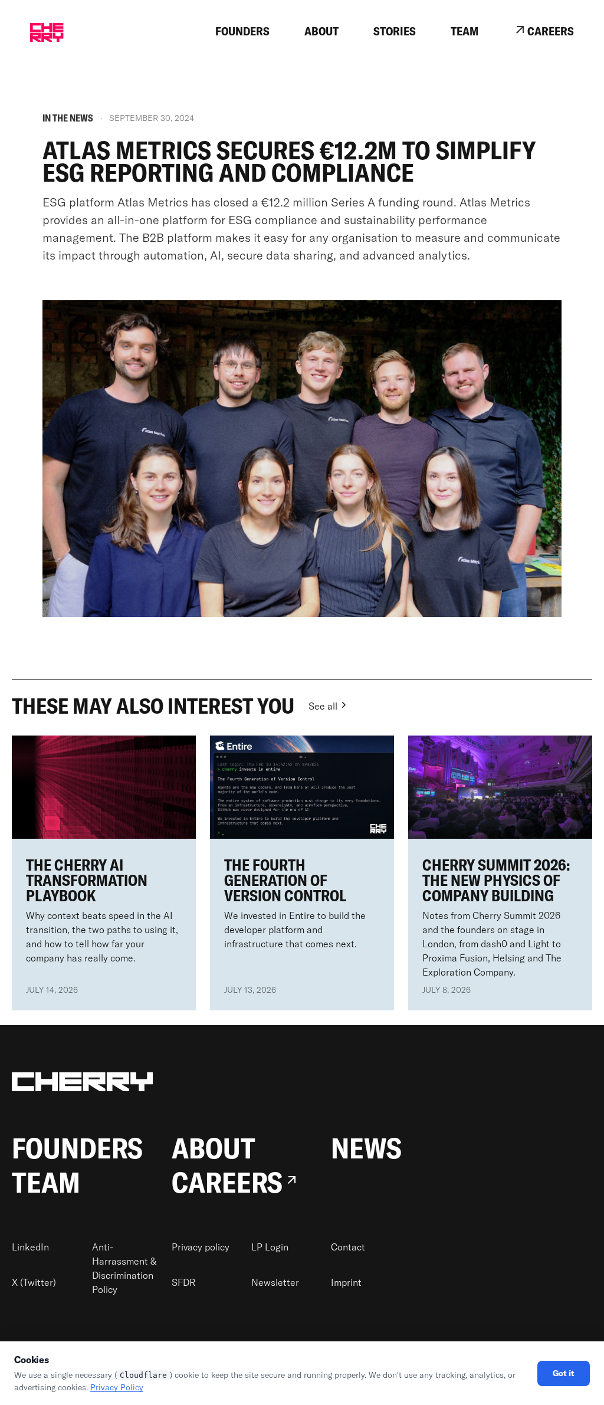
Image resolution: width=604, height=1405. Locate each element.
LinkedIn (30, 1247)
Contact (348, 1247)
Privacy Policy (116, 1387)
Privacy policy (200, 1247)
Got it (564, 1373)
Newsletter (275, 1282)
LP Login (269, 1247)
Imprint (346, 1282)
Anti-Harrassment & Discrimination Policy (124, 1268)
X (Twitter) (34, 1282)
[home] (46, 32)
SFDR (184, 1282)
